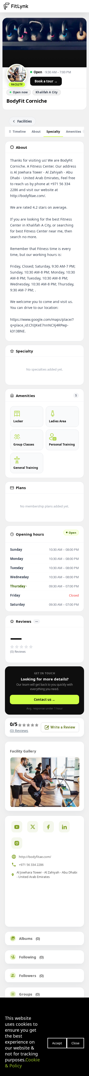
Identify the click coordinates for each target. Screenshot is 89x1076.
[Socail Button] (16, 826)
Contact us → (44, 699)
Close (75, 1043)
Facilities (24, 121)
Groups (25, 994)
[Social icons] (16, 843)
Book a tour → (46, 81)
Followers (27, 975)
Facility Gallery (23, 751)
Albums (25, 938)
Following (27, 957)
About (36, 131)
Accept (57, 1043)
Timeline (19, 131)
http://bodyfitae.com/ (35, 856)
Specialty (53, 131)
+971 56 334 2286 (31, 864)
